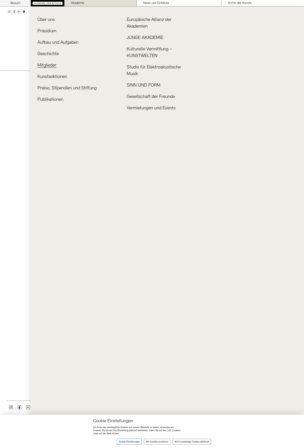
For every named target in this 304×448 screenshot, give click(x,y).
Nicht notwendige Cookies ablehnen (192, 442)
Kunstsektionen (52, 76)
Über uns (46, 19)
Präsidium (46, 31)
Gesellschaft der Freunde (151, 96)
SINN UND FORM (143, 85)
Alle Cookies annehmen (157, 442)
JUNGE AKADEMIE (145, 37)
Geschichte (48, 54)
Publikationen (50, 99)
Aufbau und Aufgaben (57, 42)
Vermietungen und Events (151, 108)
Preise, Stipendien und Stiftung (67, 88)
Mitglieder (46, 65)
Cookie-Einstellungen (129, 442)
